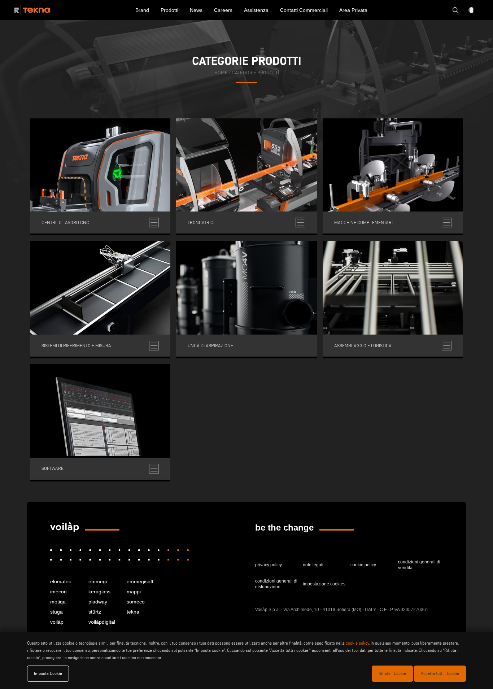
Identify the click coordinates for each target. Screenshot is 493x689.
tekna (133, 612)
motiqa (58, 602)
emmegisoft (140, 581)
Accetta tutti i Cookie (440, 673)
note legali (313, 564)
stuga (56, 612)
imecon (58, 591)
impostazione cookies (324, 583)
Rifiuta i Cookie (392, 673)
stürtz (94, 612)
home (221, 72)
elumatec (60, 581)
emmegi (97, 581)
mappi (134, 591)
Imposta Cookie (48, 673)
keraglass (99, 591)
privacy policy (268, 564)
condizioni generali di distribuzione (276, 584)
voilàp (57, 622)
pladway (97, 602)
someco (136, 602)
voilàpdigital (101, 622)
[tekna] (64, 527)
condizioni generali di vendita (419, 564)
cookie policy (363, 564)
